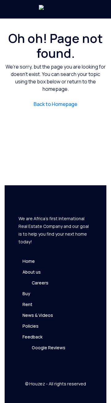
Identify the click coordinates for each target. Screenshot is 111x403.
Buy (26, 293)
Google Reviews (48, 348)
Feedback (33, 337)
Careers (40, 283)
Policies (31, 326)
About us (32, 272)
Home (29, 261)
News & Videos (38, 315)
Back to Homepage (55, 104)
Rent (27, 304)
